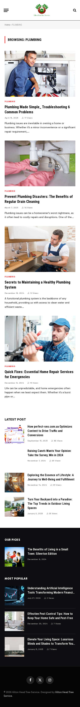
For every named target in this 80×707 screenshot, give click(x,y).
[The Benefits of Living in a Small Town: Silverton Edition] (14, 557)
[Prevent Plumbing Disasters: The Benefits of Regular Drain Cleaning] (40, 163)
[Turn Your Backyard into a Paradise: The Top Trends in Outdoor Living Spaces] (14, 507)
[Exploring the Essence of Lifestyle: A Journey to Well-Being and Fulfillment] (14, 482)
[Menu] (6, 10)
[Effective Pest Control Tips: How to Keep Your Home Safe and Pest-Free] (14, 621)
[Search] (74, 10)
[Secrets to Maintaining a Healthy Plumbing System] (40, 249)
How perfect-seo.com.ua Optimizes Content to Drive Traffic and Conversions (50, 431)
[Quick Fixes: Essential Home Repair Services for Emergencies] (40, 339)
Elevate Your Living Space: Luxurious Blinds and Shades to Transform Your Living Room (51, 644)
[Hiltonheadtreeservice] (42, 10)
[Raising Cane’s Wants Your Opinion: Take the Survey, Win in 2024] (14, 458)
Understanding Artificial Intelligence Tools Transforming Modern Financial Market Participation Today (51, 592)
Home (7, 25)
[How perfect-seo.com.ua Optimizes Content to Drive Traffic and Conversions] (14, 434)
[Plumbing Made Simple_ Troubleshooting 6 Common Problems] (40, 73)
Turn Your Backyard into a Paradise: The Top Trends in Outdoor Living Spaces (50, 504)
